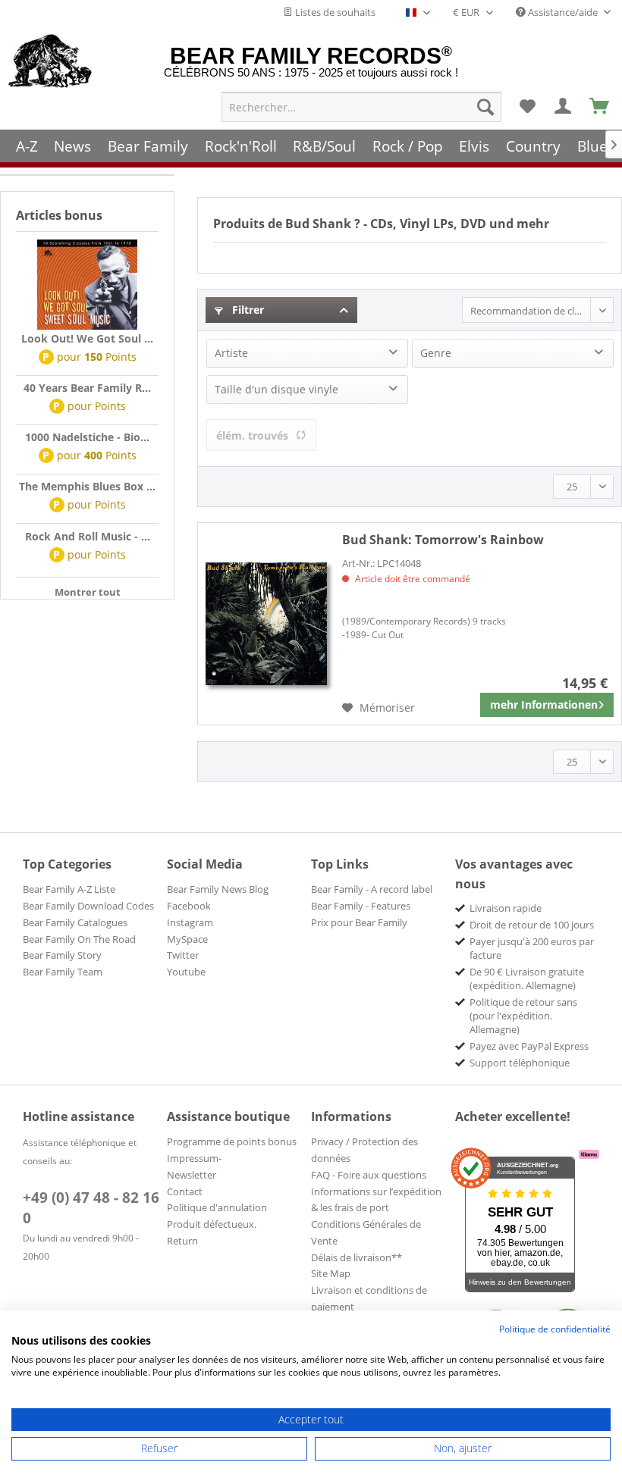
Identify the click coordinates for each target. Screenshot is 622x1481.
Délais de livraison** (356, 1257)
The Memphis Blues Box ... (87, 486)
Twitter (183, 955)
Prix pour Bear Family (359, 922)
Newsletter (191, 1175)
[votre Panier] (563, 107)
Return (182, 1241)
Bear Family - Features (360, 906)
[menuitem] (361, 107)
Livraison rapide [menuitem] (506, 908)
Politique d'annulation (217, 1207)
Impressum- (194, 1158)
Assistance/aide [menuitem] (563, 12)
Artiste (231, 353)
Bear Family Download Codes (88, 906)
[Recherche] (485, 107)
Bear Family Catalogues (75, 922)
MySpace (187, 939)
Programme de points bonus (232, 1141)
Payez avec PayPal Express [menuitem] (529, 1046)
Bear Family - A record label (371, 889)
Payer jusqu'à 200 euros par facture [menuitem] (532, 948)
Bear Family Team (62, 971)
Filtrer (246, 309)
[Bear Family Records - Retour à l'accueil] (50, 62)
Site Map (330, 1273)
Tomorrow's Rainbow (443, 539)
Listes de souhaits (334, 12)
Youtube (186, 971)
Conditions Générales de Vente (366, 1232)
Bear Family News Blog (218, 889)
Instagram (190, 922)
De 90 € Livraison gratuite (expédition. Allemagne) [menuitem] (527, 978)
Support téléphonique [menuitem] (520, 1062)
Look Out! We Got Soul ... (87, 338)
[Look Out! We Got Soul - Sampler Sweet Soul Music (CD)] (87, 285)
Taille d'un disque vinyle (276, 389)
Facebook (189, 906)
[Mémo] (527, 107)
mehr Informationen (544, 704)
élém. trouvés (252, 435)
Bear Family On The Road (79, 939)
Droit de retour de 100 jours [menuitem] (532, 924)
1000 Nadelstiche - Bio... (87, 437)
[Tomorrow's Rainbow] (266, 624)
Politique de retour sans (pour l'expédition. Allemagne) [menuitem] (523, 1015)
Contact (185, 1191)
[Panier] (600, 107)
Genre (435, 353)
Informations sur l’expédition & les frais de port (376, 1200)
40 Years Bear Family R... (87, 387)
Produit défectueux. (211, 1224)
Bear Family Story (62, 955)
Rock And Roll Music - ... (87, 536)
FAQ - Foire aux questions (368, 1175)
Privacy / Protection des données (364, 1150)
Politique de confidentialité (555, 1329)
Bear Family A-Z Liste (69, 889)
